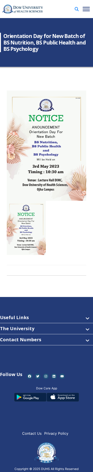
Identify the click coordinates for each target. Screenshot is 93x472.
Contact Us (32, 433)
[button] (77, 9)
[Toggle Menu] (86, 9)
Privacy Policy (56, 433)
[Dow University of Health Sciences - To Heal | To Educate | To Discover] (22, 9)
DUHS (45, 469)
